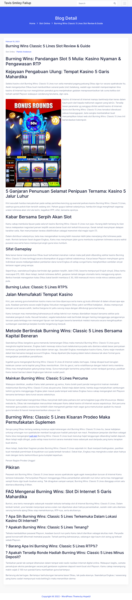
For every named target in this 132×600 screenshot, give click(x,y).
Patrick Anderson (24, 52)
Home (32, 23)
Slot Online (44, 23)
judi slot (33, 436)
